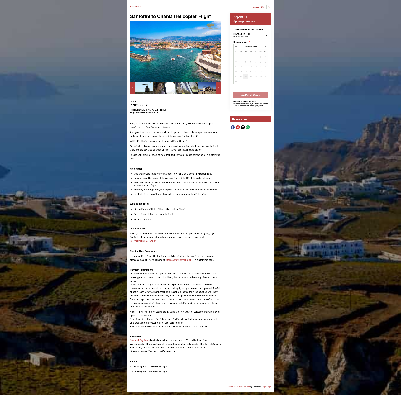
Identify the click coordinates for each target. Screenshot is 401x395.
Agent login (267, 386)
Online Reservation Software (239, 386)
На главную (135, 6)
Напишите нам (239, 118)
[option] (141, 88)
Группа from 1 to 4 (242, 34)
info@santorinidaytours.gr (143, 240)
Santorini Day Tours (140, 340)
